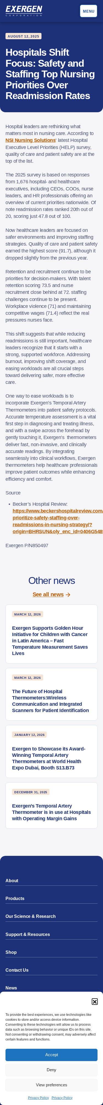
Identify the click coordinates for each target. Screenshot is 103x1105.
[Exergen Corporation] (23, 11)
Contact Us (16, 970)
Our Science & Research (30, 916)
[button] (95, 1001)
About (11, 880)
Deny (51, 1069)
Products (14, 898)
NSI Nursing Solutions (30, 140)
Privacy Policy (38, 1098)
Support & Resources (27, 934)
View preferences (51, 1084)
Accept (51, 1054)
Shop (10, 952)
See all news (48, 594)
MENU (88, 11)
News (11, 988)
